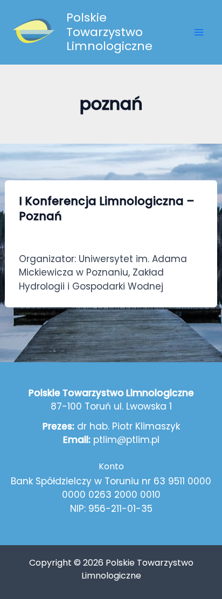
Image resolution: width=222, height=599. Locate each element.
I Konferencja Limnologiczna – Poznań (107, 208)
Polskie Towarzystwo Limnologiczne (109, 31)
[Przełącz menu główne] (199, 32)
